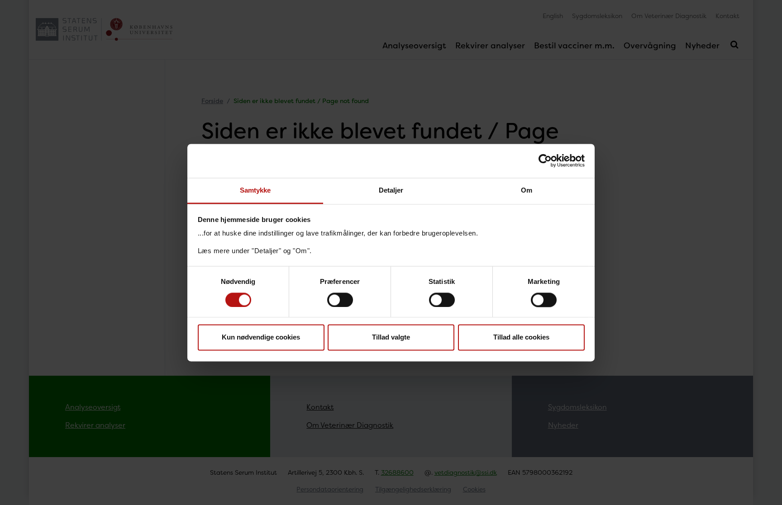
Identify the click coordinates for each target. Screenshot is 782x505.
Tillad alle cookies (521, 337)
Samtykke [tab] (255, 190)
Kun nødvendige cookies (261, 337)
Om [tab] (526, 190)
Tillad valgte (391, 337)
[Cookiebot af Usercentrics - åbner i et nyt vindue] (545, 160)
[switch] (340, 300)
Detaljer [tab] (391, 190)
